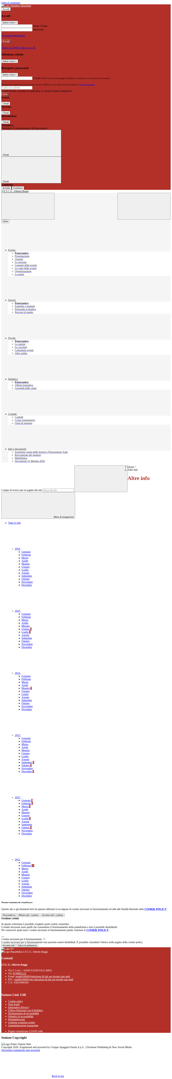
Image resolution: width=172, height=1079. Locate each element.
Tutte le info (14, 522)
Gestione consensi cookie (21, 1022)
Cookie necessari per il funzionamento (21, 939)
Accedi (6, 9)
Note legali (14, 1004)
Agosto (25, 573)
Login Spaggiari (87, 84)
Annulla (6, 188)
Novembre (27, 582)
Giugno (26, 566)
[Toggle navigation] (27, 206)
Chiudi (6, 103)
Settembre (27, 576)
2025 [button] (18, 610)
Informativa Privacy (18, 1007)
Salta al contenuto (10, 2)
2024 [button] (18, 673)
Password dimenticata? (13, 35)
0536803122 (19, 973)
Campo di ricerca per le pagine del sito (21, 490)
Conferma (18, 188)
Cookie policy (15, 1001)
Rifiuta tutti (29, 915)
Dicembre (27, 585)
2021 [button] (18, 859)
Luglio (25, 569)
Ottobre (26, 579)
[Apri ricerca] (144, 206)
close (5, 221)
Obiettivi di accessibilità (20, 1016)
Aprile (25, 560)
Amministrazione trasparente (23, 1025)
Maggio (26, 563)
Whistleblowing (16, 1019)
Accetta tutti (52, 915)
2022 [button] (18, 797)
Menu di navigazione (63, 517)
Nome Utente (40, 26)
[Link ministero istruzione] (16, 5)
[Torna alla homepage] (86, 191)
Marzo (25, 557)
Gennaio (26, 551)
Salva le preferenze (27, 945)
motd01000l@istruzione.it (43, 976)
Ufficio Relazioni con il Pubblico (25, 1010)
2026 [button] (18, 548)
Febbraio (26, 554)
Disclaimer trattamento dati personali (20, 1050)
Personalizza (9, 915)
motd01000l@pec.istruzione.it (43, 979)
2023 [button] (18, 735)
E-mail (36, 78)
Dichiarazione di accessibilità (23, 1013)
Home (130, 466)
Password (38, 29)
